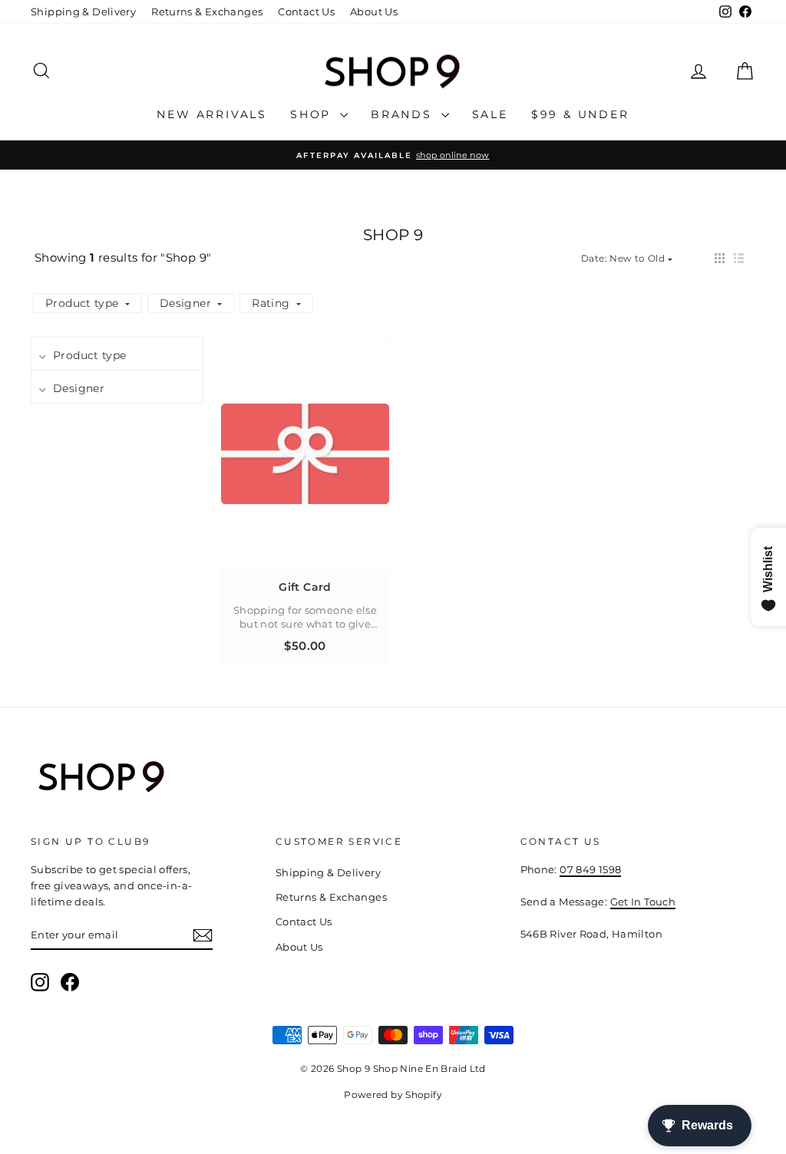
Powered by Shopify (393, 1094)
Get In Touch (643, 901)
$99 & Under (580, 114)
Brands (404, 114)
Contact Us (306, 11)
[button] (720, 258)
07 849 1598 (590, 869)
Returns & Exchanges (207, 11)
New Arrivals (212, 114)
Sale (490, 114)
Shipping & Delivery (83, 11)
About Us (374, 11)
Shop (313, 114)
